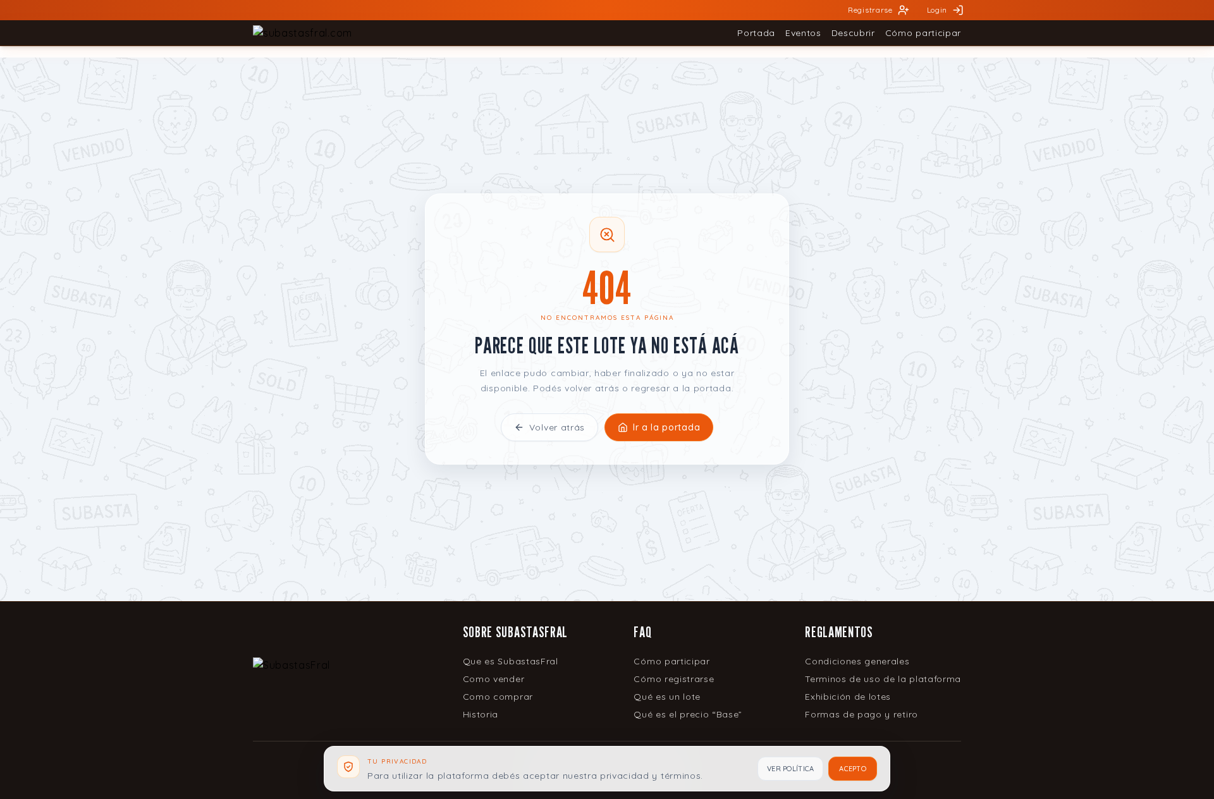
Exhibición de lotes (848, 696)
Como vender (493, 679)
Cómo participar (671, 661)
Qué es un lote (667, 696)
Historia (480, 714)
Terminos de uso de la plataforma (883, 679)
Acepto (852, 768)
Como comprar (498, 696)
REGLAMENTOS (839, 632)
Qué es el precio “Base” (688, 714)
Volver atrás (557, 427)
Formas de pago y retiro (861, 714)
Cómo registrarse (674, 679)
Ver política (790, 768)
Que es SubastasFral (510, 661)
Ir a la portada (666, 427)
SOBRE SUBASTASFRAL (515, 632)
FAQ (642, 632)
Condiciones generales (857, 661)
